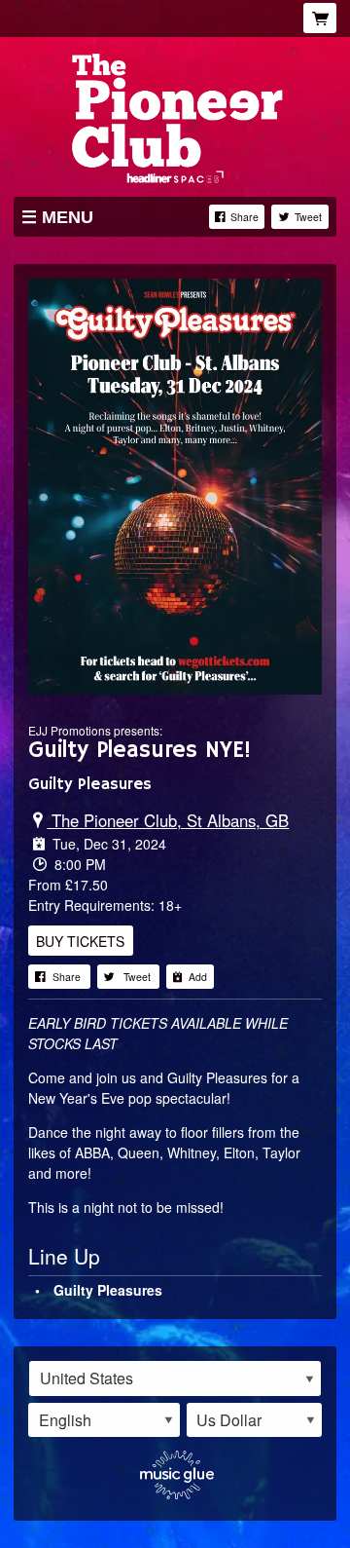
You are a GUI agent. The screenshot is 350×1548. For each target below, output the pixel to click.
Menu (67, 217)
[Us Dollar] (255, 1420)
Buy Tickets (80, 940)
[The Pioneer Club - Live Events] (175, 116)
